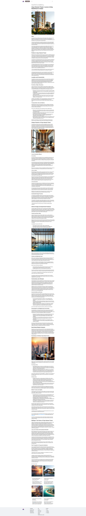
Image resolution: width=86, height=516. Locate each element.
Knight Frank (33, 415)
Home (32, 4)
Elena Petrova (33, 10)
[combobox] (41, 1)
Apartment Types (35, 4)
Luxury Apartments (40, 4)
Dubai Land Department (41, 414)
